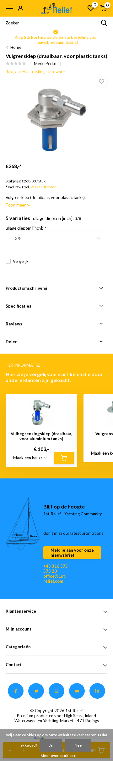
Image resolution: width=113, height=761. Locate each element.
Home (15, 47)
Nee (78, 745)
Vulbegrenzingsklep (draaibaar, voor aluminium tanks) (41, 436)
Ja (50, 745)
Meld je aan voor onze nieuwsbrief (72, 553)
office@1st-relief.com (55, 579)
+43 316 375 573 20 (55, 569)
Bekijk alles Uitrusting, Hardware (35, 71)
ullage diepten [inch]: (26, 228)
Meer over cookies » (58, 755)
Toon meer (16, 204)
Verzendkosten (43, 187)
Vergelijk (21, 261)
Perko (51, 63)
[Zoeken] (104, 23)
